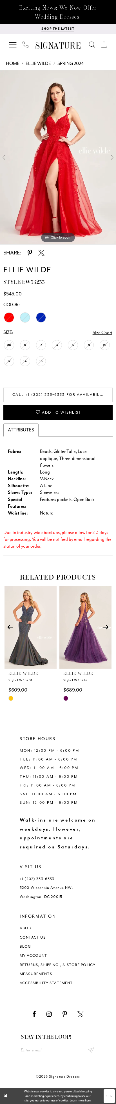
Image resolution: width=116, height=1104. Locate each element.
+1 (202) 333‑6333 (37, 878)
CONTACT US (33, 937)
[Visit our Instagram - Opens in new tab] (49, 1014)
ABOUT (27, 928)
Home (12, 63)
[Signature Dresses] (58, 45)
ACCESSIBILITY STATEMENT (46, 982)
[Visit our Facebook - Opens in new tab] (34, 1014)
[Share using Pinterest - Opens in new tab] (30, 253)
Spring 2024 (70, 63)
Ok (109, 1096)
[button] (13, 45)
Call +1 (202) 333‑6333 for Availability (59, 394)
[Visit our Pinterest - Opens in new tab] (65, 1014)
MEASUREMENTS (36, 973)
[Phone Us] (26, 44)
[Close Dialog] (6, 1096)
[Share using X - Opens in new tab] (41, 253)
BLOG (25, 946)
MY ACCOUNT (33, 955)
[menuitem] (13, 45)
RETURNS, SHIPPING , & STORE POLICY (57, 964)
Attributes (21, 430)
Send (91, 1050)
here (88, 1100)
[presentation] (30, 627)
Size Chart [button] (102, 333)
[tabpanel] (58, 157)
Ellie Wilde (38, 63)
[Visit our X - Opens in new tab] (80, 1014)
